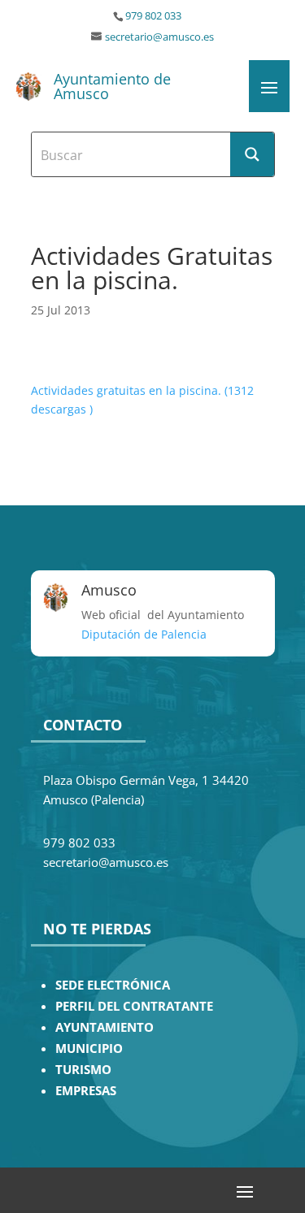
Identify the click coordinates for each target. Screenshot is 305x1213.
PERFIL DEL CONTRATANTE (134, 1006)
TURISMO (83, 1069)
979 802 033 (153, 16)
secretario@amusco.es (159, 37)
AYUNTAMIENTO (104, 1027)
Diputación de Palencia (144, 634)
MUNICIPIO (89, 1048)
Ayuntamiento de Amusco (112, 86)
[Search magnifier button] (252, 154)
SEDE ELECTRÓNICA (112, 985)
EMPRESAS (85, 1090)
